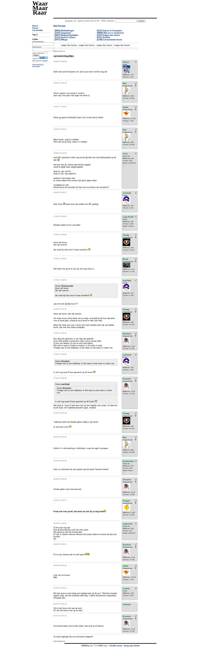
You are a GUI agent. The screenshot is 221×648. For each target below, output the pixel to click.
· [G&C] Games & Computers (109, 30)
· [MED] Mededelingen (64, 30)
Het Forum (59, 26)
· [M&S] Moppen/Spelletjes (66, 35)
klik (55, 577)
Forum (35, 28)
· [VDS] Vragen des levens (108, 35)
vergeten (44, 61)
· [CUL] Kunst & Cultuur (64, 37)
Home (35, 26)
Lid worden (37, 30)
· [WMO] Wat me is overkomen (110, 33)
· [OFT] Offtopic (61, 40)
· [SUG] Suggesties (62, 33)
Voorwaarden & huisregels (37, 65)
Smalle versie (115, 646)
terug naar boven (132, 646)
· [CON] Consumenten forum (109, 40)
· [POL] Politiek (103, 37)
